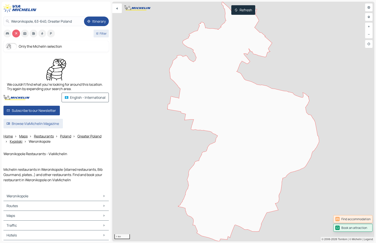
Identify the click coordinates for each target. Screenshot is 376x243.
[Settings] (369, 17)
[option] (7, 33)
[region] (243, 121)
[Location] (369, 44)
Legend (368, 239)
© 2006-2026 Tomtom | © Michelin (342, 239)
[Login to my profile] (369, 7)
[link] (353, 219)
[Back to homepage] (20, 8)
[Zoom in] (369, 26)
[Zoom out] (369, 34)
